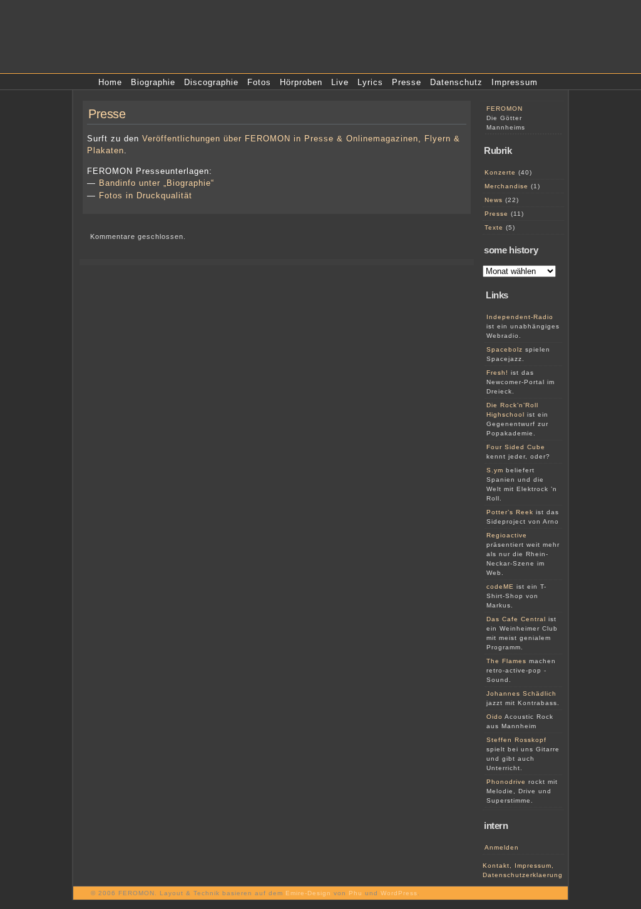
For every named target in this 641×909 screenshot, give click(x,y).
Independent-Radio (519, 316)
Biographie (153, 82)
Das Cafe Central (516, 619)
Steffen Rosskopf (516, 739)
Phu (355, 893)
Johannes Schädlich (521, 693)
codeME (500, 586)
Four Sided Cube (515, 447)
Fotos (259, 82)
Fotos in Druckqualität (145, 195)
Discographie (211, 82)
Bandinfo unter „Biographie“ (156, 183)
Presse (406, 82)
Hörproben (301, 82)
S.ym (494, 470)
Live (340, 82)
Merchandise (506, 186)
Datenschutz (456, 82)
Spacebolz (504, 349)
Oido (494, 716)
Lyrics (370, 82)
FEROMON (504, 108)
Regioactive (506, 535)
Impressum (514, 82)
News (494, 199)
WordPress (399, 893)
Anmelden (502, 847)
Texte (494, 227)
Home (110, 82)
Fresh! (497, 372)
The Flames (506, 661)
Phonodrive (506, 781)
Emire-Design (308, 893)
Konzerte (500, 172)
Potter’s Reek (509, 512)
